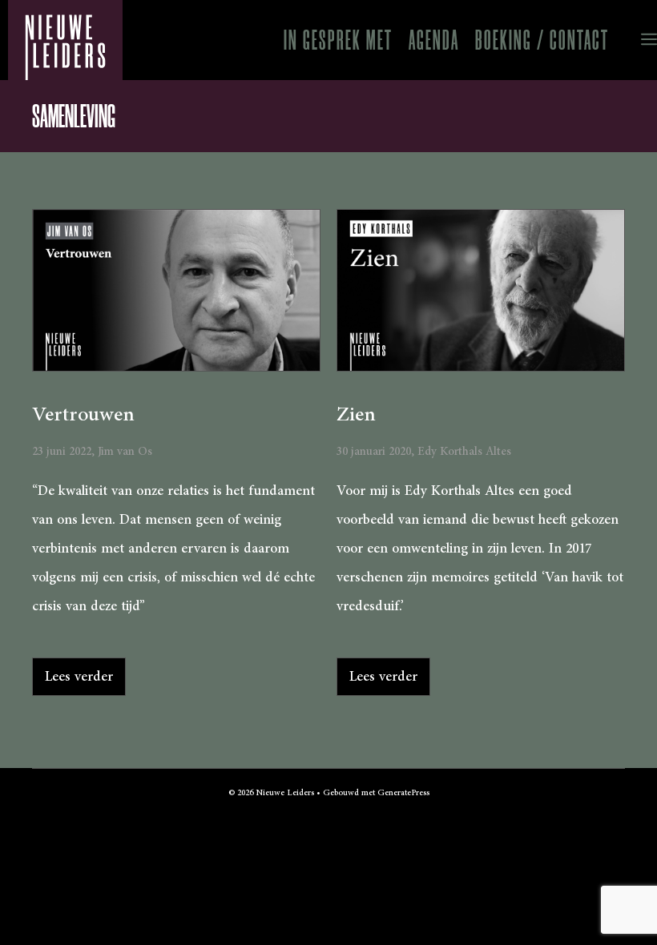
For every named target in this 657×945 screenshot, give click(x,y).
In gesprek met (338, 40)
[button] (637, 40)
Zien (356, 415)
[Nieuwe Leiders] (65, 40)
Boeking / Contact (542, 40)
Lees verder (79, 676)
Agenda (434, 40)
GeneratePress (403, 792)
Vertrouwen (83, 415)
